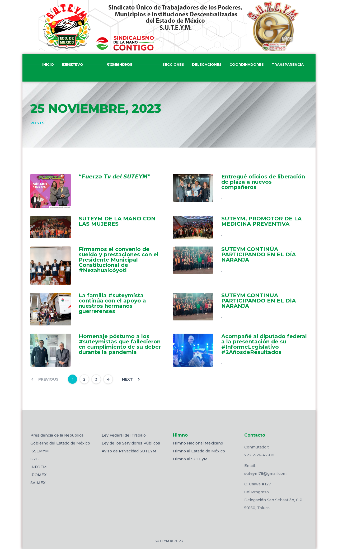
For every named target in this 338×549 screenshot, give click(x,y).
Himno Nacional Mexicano (198, 443)
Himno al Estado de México (199, 451)
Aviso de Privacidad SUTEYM (129, 451)
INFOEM (38, 467)
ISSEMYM (39, 451)
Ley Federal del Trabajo (124, 435)
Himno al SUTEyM (190, 459)
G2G (34, 459)
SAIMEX (37, 482)
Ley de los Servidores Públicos (131, 443)
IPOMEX (38, 474)
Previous (48, 379)
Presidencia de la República (56, 435)
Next (127, 379)
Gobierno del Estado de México (60, 443)
